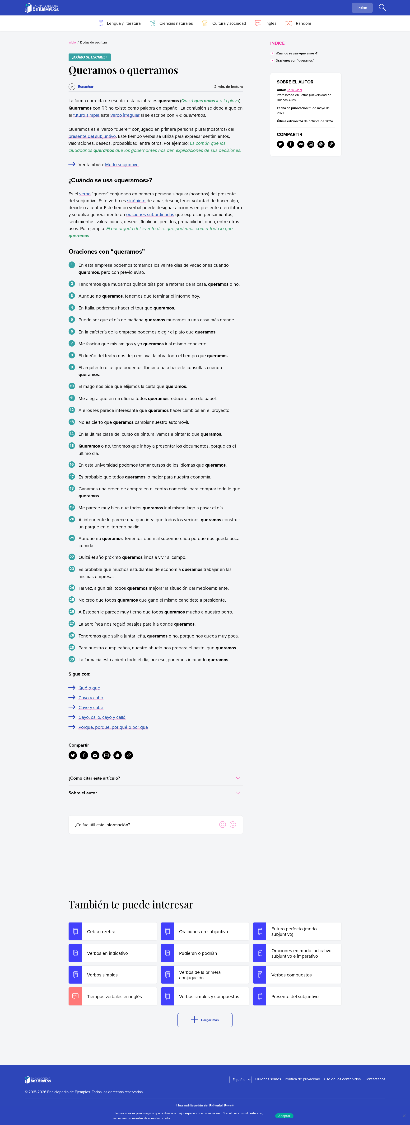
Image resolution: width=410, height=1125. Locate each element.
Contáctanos (374, 1079)
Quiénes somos (268, 1079)
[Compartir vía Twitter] (73, 755)
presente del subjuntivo (92, 136)
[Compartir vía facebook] (84, 755)
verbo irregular (125, 115)
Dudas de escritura (93, 42)
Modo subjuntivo (122, 164)
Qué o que (89, 688)
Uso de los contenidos (342, 1079)
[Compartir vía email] (95, 755)
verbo (85, 193)
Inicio (72, 42)
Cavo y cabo (91, 697)
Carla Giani (294, 89)
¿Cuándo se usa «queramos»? (296, 53)
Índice (362, 7)
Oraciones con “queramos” (295, 60)
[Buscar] (382, 8)
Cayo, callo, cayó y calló (102, 717)
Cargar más (210, 1019)
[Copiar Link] (129, 755)
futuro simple (86, 115)
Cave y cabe (91, 707)
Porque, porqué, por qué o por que (113, 727)
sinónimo (136, 200)
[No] (404, 1115)
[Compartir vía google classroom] (106, 755)
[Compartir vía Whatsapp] (117, 755)
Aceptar (284, 1116)
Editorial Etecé (221, 1105)
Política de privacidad (302, 1079)
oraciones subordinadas (150, 214)
